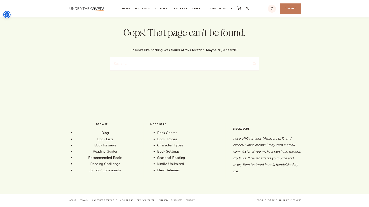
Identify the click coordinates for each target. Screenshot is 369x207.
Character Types (170, 145)
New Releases (168, 170)
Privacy (84, 200)
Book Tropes (167, 139)
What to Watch (221, 8)
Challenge (179, 8)
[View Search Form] (272, 9)
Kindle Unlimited (170, 164)
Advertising (126, 200)
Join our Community (105, 170)
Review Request (145, 200)
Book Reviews (105, 145)
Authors (161, 8)
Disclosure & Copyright (104, 200)
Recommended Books (105, 157)
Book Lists (105, 139)
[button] (239, 8)
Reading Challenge (105, 164)
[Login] (247, 8)
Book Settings (168, 151)
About (72, 200)
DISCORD (291, 8)
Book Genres (167, 133)
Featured (162, 200)
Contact (190, 200)
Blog (105, 133)
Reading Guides (105, 151)
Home (126, 8)
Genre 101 (199, 8)
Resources (176, 200)
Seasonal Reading (171, 157)
